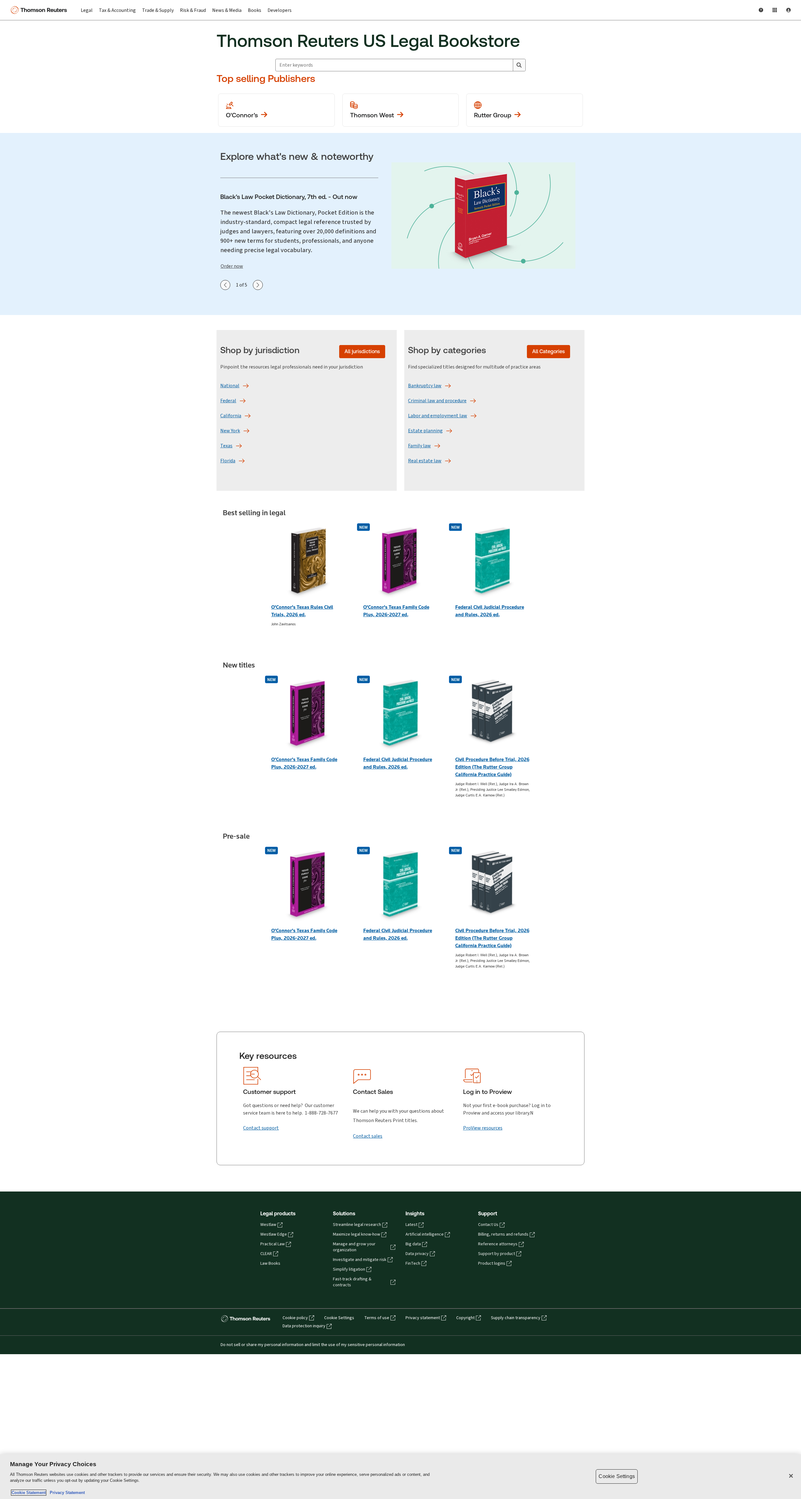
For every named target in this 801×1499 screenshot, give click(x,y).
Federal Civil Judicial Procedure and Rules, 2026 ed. (489, 610)
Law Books (270, 1263)
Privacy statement (423, 1318)
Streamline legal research (357, 1224)
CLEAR (266, 1254)
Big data (413, 1244)
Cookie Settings (339, 1318)
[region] (400, 1476)
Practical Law (272, 1244)
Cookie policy (295, 1318)
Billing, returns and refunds (503, 1234)
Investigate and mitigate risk (359, 1260)
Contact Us (488, 1224)
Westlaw (268, 1224)
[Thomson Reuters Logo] (40, 10)
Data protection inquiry (304, 1326)
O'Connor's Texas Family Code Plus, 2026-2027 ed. (396, 610)
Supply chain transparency (515, 1318)
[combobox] (394, 65)
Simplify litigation (349, 1269)
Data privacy (417, 1254)
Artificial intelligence (425, 1234)
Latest (411, 1224)
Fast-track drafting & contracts (352, 1282)
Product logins (491, 1263)
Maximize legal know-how (356, 1234)
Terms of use (376, 1318)
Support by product (496, 1254)
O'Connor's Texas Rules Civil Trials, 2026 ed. (302, 610)
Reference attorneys (498, 1244)
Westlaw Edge (273, 1234)
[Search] (519, 65)
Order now (232, 266)
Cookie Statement (29, 1492)
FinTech (413, 1263)
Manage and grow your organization (354, 1247)
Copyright (465, 1318)
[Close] (791, 1476)
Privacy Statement (66, 1492)
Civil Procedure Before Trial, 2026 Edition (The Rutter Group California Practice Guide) (492, 766)
